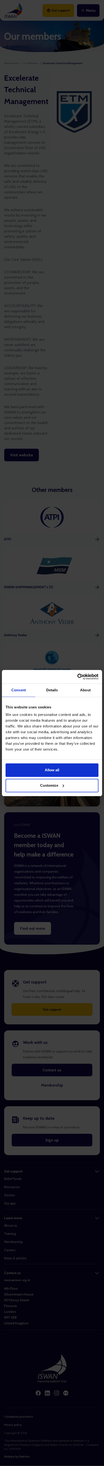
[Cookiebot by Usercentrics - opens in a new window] (77, 677)
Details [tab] (52, 690)
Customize (49, 785)
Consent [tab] (18, 690)
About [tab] (85, 690)
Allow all (52, 770)
